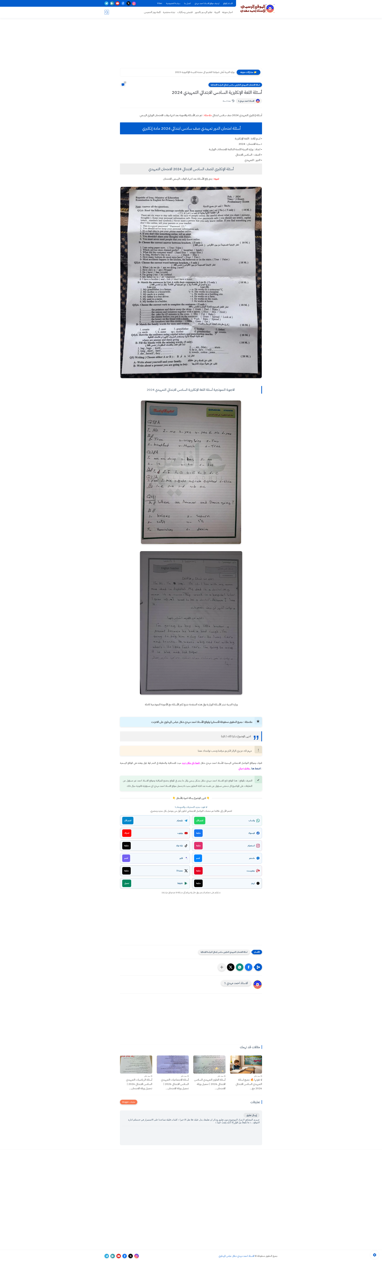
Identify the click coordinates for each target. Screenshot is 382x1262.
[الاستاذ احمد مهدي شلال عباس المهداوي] (257, 8)
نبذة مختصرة (169, 12)
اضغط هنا (256, 768)
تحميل (126, 883)
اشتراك (126, 833)
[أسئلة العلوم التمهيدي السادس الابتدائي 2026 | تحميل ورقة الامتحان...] (209, 1064)
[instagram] (134, 3)
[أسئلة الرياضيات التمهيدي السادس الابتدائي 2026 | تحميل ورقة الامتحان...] (136, 1064)
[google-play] (112, 3)
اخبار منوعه (227, 12)
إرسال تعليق (252, 1115)
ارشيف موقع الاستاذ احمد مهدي (207, 3)
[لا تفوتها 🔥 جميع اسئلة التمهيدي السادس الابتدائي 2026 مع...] (246, 1064)
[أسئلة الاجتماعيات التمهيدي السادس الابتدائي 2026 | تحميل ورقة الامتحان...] (173, 1064)
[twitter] (129, 3)
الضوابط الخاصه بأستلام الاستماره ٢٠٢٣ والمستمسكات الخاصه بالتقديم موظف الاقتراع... (195, 72)
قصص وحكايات (185, 12)
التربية (217, 12)
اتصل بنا (187, 3)
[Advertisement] (191, 45)
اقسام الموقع (228, 3)
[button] (248, 967)
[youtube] (117, 3)
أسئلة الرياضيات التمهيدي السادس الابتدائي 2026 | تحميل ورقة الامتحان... (139, 1084)
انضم (198, 858)
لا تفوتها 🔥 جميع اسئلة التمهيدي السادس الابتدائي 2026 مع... (249, 1084)
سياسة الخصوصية (173, 3)
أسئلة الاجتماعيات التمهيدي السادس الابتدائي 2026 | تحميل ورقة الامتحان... (175, 1084)
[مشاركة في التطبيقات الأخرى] (221, 967)
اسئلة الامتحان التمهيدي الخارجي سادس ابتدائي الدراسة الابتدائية (235, 84)
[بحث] (106, 12)
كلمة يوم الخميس (152, 12)
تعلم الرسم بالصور (203, 12)
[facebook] (123, 3)
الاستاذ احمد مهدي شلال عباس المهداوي (236, 1256)
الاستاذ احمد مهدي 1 (246, 101)
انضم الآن (199, 820)
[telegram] (106, 3)
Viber (159, 3)
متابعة (198, 833)
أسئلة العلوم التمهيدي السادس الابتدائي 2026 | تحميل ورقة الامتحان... (209, 1084)
